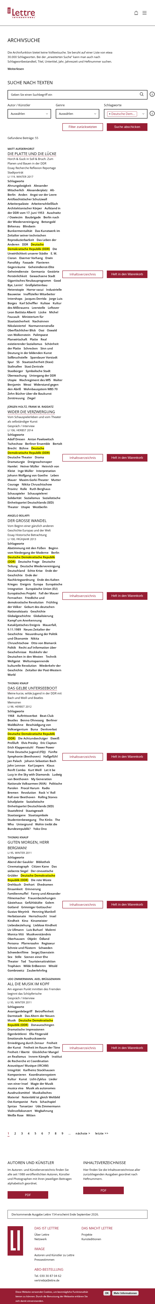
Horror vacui (35, 289)
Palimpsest (40, 335)
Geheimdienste (18, 271)
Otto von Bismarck (44, 643)
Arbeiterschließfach (44, 204)
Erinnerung (33, 889)
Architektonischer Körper (25, 208)
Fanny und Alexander (45, 893)
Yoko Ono (40, 829)
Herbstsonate (17, 916)
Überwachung (17, 375)
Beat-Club (46, 716)
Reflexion (36, 168)
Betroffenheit (44, 1011)
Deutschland (16, 571)
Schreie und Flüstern (22, 948)
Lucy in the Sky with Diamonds (29, 774)
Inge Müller (25, 471)
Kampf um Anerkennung (25, 620)
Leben (54, 475)
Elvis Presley (29, 743)
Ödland (44, 939)
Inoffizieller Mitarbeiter (39, 294)
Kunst (23, 1079)
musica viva (15, 1088)
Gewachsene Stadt (42, 276)
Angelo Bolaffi (18, 515)
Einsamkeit (15, 889)
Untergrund (24, 824)
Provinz (13, 489)
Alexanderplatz (37, 190)
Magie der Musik (42, 1083)
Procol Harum (30, 788)
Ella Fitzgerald (38, 1034)
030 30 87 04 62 (50, 1276)
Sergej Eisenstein (42, 952)
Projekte (86, 1234)
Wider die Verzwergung (31, 411)
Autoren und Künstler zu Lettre (54, 1255)
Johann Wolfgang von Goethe (28, 475)
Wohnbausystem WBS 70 (41, 389)
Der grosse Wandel (27, 520)
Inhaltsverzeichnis (83, 274)
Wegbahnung (44, 1111)
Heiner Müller (29, 466)
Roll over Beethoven (21, 797)
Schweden (46, 948)
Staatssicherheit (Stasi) (37, 362)
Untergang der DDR (42, 375)
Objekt (32, 939)
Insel (53, 916)
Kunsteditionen (91, 1239)
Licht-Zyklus (38, 1079)
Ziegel (31, 398)
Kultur (12, 1079)
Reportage (49, 168)
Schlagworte (113, 105)
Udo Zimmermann (48, 1106)
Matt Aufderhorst (21, 149)
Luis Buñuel (34, 930)
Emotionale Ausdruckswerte (27, 1038)
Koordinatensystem (42, 1074)
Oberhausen (16, 939)
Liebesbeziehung (19, 925)
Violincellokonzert (20, 1111)
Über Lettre (41, 1234)
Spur (11, 362)
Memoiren (14, 702)
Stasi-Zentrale (34, 366)
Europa (38, 584)
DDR (25, 244)
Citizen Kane (40, 866)
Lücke (42, 312)
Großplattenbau (36, 285)
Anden (22, 194)
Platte (34, 339)
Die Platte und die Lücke (32, 153)
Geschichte (38, 611)
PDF (28, 1195)
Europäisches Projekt (22, 593)
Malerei (50, 930)
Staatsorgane (17, 815)
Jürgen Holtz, (18, 406)
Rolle (23, 489)
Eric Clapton (48, 743)
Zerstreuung (16, 398)
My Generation (41, 779)
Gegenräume (17, 267)
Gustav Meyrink (18, 911)
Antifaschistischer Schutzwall (27, 199)
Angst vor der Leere (43, 194)
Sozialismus (32, 498)
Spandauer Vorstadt (43, 357)
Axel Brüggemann (47, 979)
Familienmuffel (18, 893)
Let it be (49, 770)
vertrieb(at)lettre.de (46, 1280)
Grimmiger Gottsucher (36, 907)
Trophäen (14, 966)
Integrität (14, 1070)
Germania (38, 271)
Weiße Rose (16, 1115)
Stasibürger (15, 371)
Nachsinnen (40, 321)
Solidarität (15, 498)
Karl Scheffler (28, 303)
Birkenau (14, 226)
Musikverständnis (38, 934)
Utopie (12, 380)
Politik (12, 647)
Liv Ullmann (16, 930)
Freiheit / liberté (19, 1052)
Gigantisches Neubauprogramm (29, 280)
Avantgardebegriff (20, 1011)
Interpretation (46, 471)
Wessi (27, 384)
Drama (39, 457)
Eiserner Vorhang (31, 258)
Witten (31, 1115)
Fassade (28, 262)
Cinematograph (18, 866)
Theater (13, 507)
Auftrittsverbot (27, 716)
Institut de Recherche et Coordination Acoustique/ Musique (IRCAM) (35, 1061)
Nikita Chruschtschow (37, 484)
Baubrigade (33, 217)
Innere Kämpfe (39, 1056)
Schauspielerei (37, 493)
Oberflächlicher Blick (22, 330)
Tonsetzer (26, 1106)
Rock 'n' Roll (47, 792)
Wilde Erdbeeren (34, 966)
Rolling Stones (47, 797)
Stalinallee (15, 366)
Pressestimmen (44, 1259)
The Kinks (45, 820)
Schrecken (31, 348)
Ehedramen (45, 884)
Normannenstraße (41, 326)
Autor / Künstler (19, 105)
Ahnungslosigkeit (19, 185)
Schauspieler (16, 493)
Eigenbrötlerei (17, 1034)
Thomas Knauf (18, 683)
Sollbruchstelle (18, 357)
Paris (34, 1102)
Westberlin (40, 507)
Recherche (22, 168)
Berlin (55, 552)
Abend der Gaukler (20, 862)
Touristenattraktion (42, 961)
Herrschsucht (38, 916)
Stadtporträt (15, 172)
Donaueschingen (42, 1025)
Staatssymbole (38, 815)
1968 (11, 716)
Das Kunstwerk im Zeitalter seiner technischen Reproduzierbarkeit (34, 235)
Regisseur (48, 943)
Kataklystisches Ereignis (24, 625)
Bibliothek (43, 862)
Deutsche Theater (20, 457)
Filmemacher (16, 898)
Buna (34, 729)
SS (17, 362)
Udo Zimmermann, (21, 979)
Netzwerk (40, 1239)
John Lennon (16, 765)
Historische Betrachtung (31, 535)
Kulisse (45, 303)
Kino (25, 921)
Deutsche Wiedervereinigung (40, 566)
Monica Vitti (16, 934)
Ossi (41, 330)
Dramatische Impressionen (26, 1029)
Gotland (13, 907)
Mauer (12, 480)
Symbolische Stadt (38, 371)
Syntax (12, 1106)
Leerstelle (38, 308)
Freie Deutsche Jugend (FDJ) (27, 752)
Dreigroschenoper (40, 462)
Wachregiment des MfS (35, 380)
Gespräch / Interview (21, 426)
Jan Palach (15, 761)
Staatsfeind (15, 811)
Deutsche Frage (29, 561)
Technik (51, 656)
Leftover (53, 308)
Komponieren (17, 1074)
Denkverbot (49, 729)
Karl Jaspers (36, 765)
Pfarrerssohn (30, 943)
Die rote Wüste (41, 880)
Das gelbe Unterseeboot (32, 688)
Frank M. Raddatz (40, 406)
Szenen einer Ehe (36, 957)
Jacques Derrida (35, 298)
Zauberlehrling (37, 970)
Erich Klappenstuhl (20, 747)
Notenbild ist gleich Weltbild (41, 1097)
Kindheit (13, 921)
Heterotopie (16, 289)
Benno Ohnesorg (32, 720)
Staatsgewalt (34, 811)
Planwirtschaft (17, 339)
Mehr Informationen (125, 1293)
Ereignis (25, 584)
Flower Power (45, 747)
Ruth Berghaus (40, 489)
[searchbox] (28, 113)
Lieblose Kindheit (45, 925)
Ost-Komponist (18, 1102)
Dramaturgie (16, 462)
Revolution (28, 792)
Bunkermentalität (20, 231)
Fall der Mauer (49, 593)
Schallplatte (16, 801)
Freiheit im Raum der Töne (42, 1047)
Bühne (24, 448)
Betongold (48, 222)
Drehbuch (14, 884)
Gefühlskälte (34, 902)
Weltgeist (14, 661)
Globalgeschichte (19, 616)
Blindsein (29, 226)
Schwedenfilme (18, 952)
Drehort (29, 884)
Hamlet (13, 466)
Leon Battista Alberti (22, 312)
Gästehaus (15, 902)
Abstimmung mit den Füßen (27, 548)
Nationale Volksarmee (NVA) (27, 783)
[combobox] (29, 113)
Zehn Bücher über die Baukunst (30, 393)
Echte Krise (35, 571)
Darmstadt (15, 1016)
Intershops (15, 298)
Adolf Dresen (16, 439)
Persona (13, 943)
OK (107, 1293)
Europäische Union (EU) (42, 589)
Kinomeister (39, 921)
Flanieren (42, 262)
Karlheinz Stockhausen (39, 1070)
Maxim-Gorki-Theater (34, 480)
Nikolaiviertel (17, 326)
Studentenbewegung (22, 820)
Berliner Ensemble (37, 444)
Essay (11, 168)
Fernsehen (15, 598)
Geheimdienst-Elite (41, 267)
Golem (49, 902)
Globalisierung (43, 616)
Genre (60, 105)
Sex (10, 957)
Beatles (13, 720)
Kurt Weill (35, 770)
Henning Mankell (44, 911)
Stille (18, 957)
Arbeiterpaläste (18, 204)
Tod (23, 961)
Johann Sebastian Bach (40, 761)
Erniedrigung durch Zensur (26, 1043)
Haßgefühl (50, 756)
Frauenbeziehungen (42, 898)
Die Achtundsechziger (33, 738)
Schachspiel (48, 1102)
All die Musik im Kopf (28, 983)
